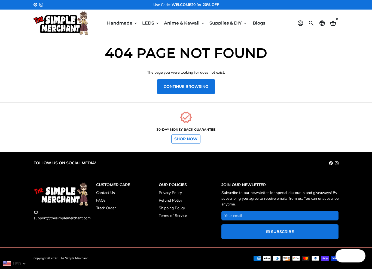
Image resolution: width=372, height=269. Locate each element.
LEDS (151, 23)
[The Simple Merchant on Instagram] (41, 4)
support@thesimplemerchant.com (62, 215)
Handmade (122, 23)
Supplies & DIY (228, 23)
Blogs (259, 23)
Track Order (106, 208)
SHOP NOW (185, 138)
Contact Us (105, 192)
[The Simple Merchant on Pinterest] (35, 4)
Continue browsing (186, 86)
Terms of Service (173, 215)
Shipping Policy (172, 208)
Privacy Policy (170, 192)
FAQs (101, 200)
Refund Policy (170, 200)
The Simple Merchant (73, 258)
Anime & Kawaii (184, 23)
